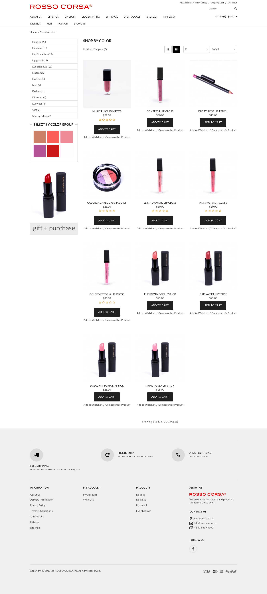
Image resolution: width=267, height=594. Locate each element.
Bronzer (152, 16)
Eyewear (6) (39, 103)
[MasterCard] (215, 571)
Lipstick (140, 494)
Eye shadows (132, 16)
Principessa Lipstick (160, 385)
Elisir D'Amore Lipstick (160, 294)
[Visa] (207, 571)
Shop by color (47, 32)
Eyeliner (35, 23)
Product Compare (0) (95, 49)
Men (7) (36, 85)
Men (49, 23)
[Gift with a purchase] (54, 200)
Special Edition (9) (42, 115)
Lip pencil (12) (40, 60)
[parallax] (207, 495)
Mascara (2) (38, 72)
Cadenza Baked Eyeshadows (107, 202)
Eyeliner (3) (38, 78)
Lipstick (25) (39, 41)
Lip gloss (70, 16)
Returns (34, 522)
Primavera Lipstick (213, 294)
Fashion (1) (38, 91)
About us (36, 16)
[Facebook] (193, 549)
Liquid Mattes (91, 16)
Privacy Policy (37, 505)
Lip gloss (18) (39, 48)
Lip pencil (112, 16)
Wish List (88, 499)
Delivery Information (41, 499)
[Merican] (221, 571)
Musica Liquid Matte (106, 111)
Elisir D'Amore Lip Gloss (160, 202)
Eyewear (79, 23)
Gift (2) (36, 109)
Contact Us (36, 516)
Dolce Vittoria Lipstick (107, 385)
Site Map (35, 527)
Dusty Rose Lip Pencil (213, 111)
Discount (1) (39, 97)
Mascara (169, 16)
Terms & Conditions (41, 510)
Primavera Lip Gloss (213, 202)
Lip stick (53, 16)
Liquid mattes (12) (42, 54)
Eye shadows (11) (42, 66)
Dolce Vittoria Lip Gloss (107, 294)
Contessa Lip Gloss (160, 111)
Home (33, 32)
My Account (90, 494)
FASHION (63, 23)
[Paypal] (231, 571)
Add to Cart (107, 129)
